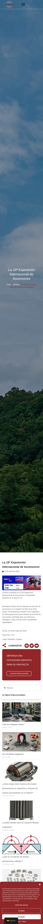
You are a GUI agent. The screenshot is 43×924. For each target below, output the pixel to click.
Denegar (21, 917)
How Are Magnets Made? (13, 724)
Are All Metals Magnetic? (13, 754)
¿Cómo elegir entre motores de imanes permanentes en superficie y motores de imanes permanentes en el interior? (20, 788)
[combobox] (21, 688)
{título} (19, 921)
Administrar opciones (21, 905)
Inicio (9, 284)
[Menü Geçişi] (23, 4)
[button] (40, 884)
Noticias (16, 284)
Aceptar (21, 911)
